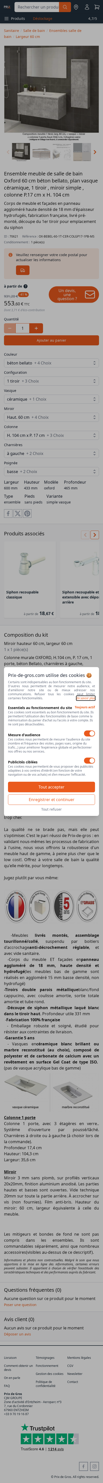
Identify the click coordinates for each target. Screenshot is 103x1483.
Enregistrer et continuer (51, 799)
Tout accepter (51, 787)
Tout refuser (51, 809)
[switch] (89, 733)
